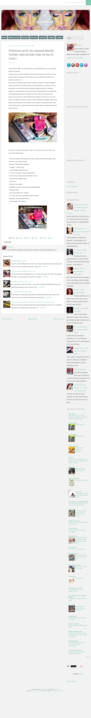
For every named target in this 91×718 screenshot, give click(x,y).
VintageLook (72, 616)
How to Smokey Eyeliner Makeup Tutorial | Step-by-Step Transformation (77, 644)
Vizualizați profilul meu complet (75, 58)
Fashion (51, 37)
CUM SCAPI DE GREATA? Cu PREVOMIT (79, 449)
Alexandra (79, 45)
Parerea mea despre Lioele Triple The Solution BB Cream (81, 351)
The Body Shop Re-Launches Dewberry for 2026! (76, 590)
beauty (11, 45)
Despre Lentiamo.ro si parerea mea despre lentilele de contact (81, 231)
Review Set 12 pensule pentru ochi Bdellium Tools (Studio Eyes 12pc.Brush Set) (32, 302)
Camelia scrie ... (73, 423)
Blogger (81, 674)
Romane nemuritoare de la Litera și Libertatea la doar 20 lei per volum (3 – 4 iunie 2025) (78, 635)
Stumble (43, 238)
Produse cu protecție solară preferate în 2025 (78, 626)
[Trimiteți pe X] (8, 242)
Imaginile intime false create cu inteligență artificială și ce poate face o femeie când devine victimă (78, 417)
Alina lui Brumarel (74, 479)
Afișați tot (88, 657)
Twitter (28, 238)
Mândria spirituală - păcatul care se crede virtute (77, 619)
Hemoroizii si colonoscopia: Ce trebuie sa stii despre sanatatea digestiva (81, 494)
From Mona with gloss (75, 650)
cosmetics (18, 45)
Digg (50, 238)
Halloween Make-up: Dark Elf (18, 261)
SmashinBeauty (73, 641)
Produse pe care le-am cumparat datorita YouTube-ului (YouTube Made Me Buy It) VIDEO (31, 54)
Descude (71, 467)
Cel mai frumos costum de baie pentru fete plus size (81, 556)
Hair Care (33, 37)
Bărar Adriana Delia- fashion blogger (77, 596)
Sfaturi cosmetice (74, 624)
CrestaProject (36, 690)
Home (4, 37)
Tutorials (43, 37)
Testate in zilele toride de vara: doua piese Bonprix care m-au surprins (81, 513)
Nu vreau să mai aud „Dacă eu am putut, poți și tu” (77, 531)
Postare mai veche (58, 319)
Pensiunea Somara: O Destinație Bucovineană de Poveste (77, 653)
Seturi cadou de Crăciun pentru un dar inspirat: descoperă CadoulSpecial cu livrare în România (78, 461)
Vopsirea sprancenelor (80, 369)
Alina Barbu (72, 605)
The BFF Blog (73, 528)
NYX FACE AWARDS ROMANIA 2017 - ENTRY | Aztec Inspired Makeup (81, 388)
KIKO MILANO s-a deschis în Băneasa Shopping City (80, 608)
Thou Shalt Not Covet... (76, 588)
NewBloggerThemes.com (57, 690)
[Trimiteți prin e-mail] (5, 242)
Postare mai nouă (6, 319)
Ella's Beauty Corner (75, 565)
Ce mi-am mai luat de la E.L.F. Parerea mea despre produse (81, 329)
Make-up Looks (14, 37)
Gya (70, 490)
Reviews (25, 37)
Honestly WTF (73, 548)
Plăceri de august (79, 424)
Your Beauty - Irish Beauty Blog (78, 502)
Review (31, 45)
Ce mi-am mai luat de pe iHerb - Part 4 (21, 281)
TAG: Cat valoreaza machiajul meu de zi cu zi (23, 271)
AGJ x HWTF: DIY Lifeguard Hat (77, 549)
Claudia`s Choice (73, 553)
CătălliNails (72, 576)
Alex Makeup (44, 689)
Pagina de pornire (32, 319)
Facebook (20, 238)
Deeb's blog (72, 509)
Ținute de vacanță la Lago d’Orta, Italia (80, 469)
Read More (45, 267)
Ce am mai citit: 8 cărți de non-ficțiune (81, 567)
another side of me (74, 521)
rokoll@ (71, 458)
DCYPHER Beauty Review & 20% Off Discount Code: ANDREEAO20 (78, 504)
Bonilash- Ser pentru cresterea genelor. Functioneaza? (79, 271)
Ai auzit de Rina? (79, 578)
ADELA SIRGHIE (73, 446)
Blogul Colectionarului (75, 631)
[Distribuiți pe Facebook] (10, 242)
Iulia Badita (72, 414)
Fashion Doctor (73, 536)
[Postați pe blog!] (6, 242)
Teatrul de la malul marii (81, 480)
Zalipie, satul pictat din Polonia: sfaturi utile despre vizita (78, 523)
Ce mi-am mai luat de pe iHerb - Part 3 (21, 292)
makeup (25, 45)
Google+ (35, 238)
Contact (59, 37)
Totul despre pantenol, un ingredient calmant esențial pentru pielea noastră (81, 540)
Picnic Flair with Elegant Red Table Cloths (77, 599)
